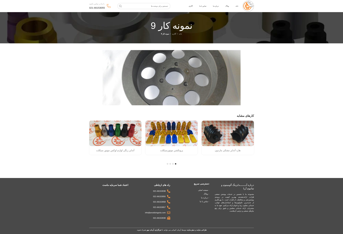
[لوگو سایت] (248, 6)
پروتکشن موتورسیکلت (171, 150)
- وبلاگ (206, 194)
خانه (180, 34)
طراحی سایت (201, 230)
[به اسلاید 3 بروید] (170, 164)
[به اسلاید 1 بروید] (175, 164)
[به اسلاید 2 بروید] (173, 164)
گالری (174, 34)
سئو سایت (190, 230)
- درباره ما (205, 198)
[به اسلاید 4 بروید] (167, 164)
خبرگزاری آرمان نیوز (154, 230)
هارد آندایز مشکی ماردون (228, 150)
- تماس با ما (204, 201)
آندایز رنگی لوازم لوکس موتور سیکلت (115, 150)
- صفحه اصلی (203, 190)
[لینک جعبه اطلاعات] (100, 6)
